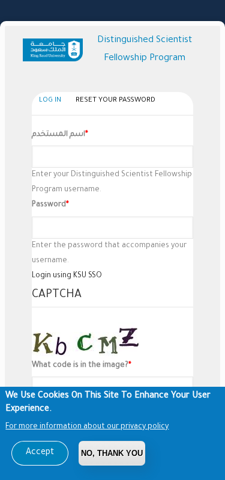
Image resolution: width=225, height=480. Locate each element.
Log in (53, 102)
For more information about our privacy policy (87, 427)
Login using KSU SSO (67, 276)
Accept (40, 453)
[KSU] (55, 49)
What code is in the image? (80, 366)
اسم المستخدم (58, 135)
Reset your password (115, 101)
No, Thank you (112, 453)
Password (49, 205)
